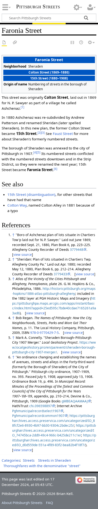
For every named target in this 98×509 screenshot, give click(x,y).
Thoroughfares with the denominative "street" (41, 465)
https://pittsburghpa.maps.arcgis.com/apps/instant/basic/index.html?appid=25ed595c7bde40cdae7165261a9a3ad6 (54, 305)
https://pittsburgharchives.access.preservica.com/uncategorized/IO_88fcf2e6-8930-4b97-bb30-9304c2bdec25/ (53, 420)
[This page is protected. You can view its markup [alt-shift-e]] (72, 42)
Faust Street (63, 133)
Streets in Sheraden (54, 460)
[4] (35, 152)
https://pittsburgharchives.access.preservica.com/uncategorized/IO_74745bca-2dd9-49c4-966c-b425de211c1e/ (54, 430)
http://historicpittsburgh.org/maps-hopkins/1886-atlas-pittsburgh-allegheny (54, 291)
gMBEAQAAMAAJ (75, 401)
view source (22, 254)
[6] (55, 169)
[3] (43, 132)
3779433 (60, 274)
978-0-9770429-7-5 (44, 332)
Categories (11, 460)
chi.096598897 (40, 406)
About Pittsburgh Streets (22, 502)
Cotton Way (17, 205)
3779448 (76, 249)
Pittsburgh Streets (38, 7)
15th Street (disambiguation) (31, 194)
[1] (22, 107)
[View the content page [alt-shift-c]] (4, 42)
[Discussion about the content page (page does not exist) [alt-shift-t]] (15, 42)
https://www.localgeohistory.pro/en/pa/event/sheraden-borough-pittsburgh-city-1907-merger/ (54, 347)
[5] (38, 152)
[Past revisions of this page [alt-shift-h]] (81, 42)
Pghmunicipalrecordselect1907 (36, 411)
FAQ (49, 502)
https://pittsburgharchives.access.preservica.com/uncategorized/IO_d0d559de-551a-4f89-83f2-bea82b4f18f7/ (54, 440)
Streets (28, 460)
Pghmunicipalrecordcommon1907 (38, 415)
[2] (39, 132)
